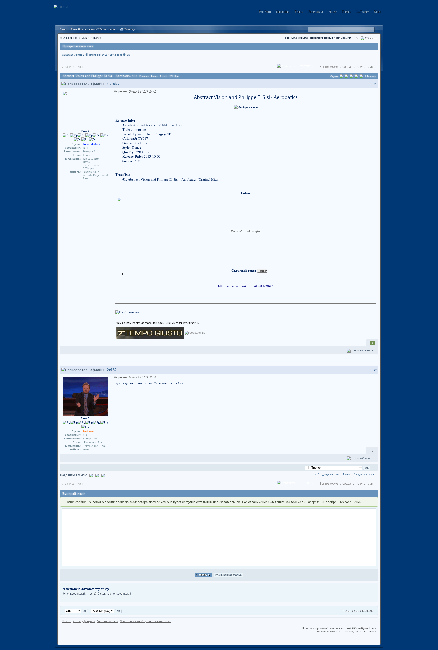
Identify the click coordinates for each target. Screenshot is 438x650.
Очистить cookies (107, 621)
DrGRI (111, 369)
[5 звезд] (362, 76)
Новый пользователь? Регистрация (93, 29)
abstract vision (72, 55)
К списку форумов (84, 621)
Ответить (305, 66)
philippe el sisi (92, 55)
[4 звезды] (357, 76)
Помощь (129, 29)
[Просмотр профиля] (85, 109)
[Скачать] (103, 475)
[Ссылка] (127, 312)
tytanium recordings (116, 55)
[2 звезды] (347, 76)
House (333, 11)
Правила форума (296, 37)
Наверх (66, 621)
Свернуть (374, 46)
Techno (346, 11)
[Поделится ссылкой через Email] (91, 475)
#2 (375, 370)
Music (85, 37)
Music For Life (69, 37)
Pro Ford (265, 11)
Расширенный (378, 29)
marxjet (112, 83)
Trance (299, 11)
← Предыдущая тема (327, 474)
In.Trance (363, 11)
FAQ (355, 37)
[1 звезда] (342, 76)
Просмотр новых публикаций (330, 37)
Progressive (316, 11)
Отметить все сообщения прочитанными (145, 621)
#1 (375, 84)
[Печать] (97, 475)
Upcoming (282, 11)
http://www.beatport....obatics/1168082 (246, 286)
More (377, 11)
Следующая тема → (365, 474)
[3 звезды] (352, 76)
